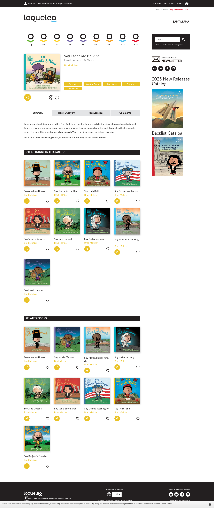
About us (101, 500)
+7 (57, 45)
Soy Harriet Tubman (34, 290)
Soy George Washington (126, 191)
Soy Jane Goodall (63, 239)
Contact (129, 500)
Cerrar (210, 504)
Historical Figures (92, 84)
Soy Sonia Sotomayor (35, 239)
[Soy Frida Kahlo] (97, 173)
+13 (123, 45)
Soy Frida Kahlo (92, 191)
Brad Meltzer (71, 65)
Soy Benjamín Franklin (65, 191)
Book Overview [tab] (66, 113)
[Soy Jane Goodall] (67, 221)
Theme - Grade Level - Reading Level (169, 45)
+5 (43, 45)
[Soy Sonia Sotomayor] (37, 221)
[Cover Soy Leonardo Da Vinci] (42, 72)
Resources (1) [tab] (96, 113)
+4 (30, 45)
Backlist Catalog (167, 133)
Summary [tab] (38, 113)
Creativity (73, 84)
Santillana (181, 22)
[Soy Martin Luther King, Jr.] (127, 221)
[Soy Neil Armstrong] (97, 221)
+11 (109, 45)
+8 (70, 45)
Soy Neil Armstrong (94, 239)
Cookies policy (120, 500)
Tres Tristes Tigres (184, 500)
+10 (96, 45)
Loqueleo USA (40, 19)
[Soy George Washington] (127, 173)
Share (51, 97)
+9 (83, 45)
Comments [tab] (125, 113)
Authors (157, 3)
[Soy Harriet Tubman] (37, 272)
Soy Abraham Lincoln (35, 191)
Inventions (111, 84)
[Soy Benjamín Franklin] (67, 173)
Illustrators (169, 3)
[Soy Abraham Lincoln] (37, 173)
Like (57, 98)
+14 (136, 45)
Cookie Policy (166, 504)
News (180, 3)
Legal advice (109, 500)
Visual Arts (73, 89)
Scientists (131, 84)
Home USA (187, 3)
